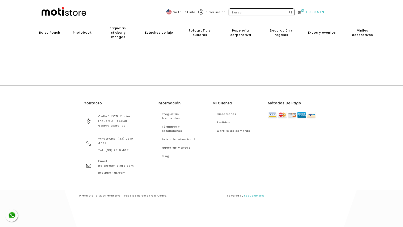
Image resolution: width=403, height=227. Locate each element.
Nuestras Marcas (176, 148)
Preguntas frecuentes (171, 116)
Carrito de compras (233, 131)
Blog (165, 156)
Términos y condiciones (172, 129)
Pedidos (223, 122)
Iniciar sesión (215, 12)
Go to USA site (184, 12)
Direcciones (226, 114)
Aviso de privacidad (178, 139)
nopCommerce (254, 195)
